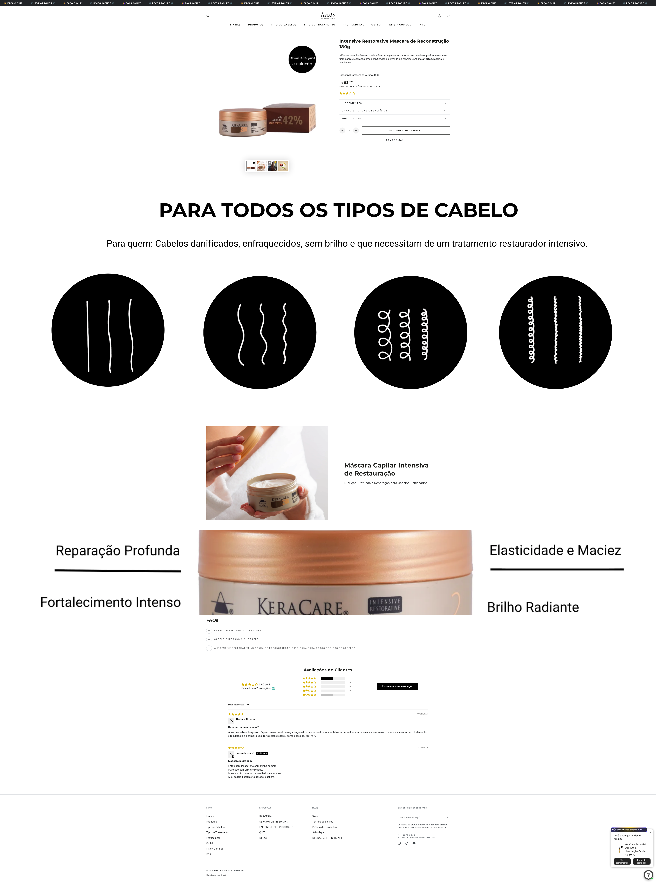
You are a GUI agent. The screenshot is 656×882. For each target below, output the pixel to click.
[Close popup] (650, 832)
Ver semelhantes (622, 861)
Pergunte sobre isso (641, 861)
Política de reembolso (324, 827)
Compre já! (394, 140)
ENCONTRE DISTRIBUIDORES (276, 827)
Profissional (213, 837)
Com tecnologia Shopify (216, 875)
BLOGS (263, 837)
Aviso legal (318, 832)
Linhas (210, 816)
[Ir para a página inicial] (328, 15)
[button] (208, 15)
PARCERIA (265, 816)
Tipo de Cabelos (215, 827)
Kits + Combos (214, 848)
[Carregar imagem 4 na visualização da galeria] (283, 166)
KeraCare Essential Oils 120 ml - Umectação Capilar (635, 848)
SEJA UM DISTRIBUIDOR (273, 821)
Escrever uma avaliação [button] (397, 686)
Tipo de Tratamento (217, 832)
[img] (236, 714)
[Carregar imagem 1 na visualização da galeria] (251, 166)
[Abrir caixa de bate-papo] (648, 875)
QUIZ (262, 832)
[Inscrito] (448, 817)
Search (316, 816)
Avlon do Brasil (220, 870)
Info (208, 854)
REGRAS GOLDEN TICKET (327, 837)
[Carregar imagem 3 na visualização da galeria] (272, 166)
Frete (341, 86)
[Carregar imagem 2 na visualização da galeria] (262, 166)
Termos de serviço (322, 821)
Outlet (209, 843)
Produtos (211, 821)
